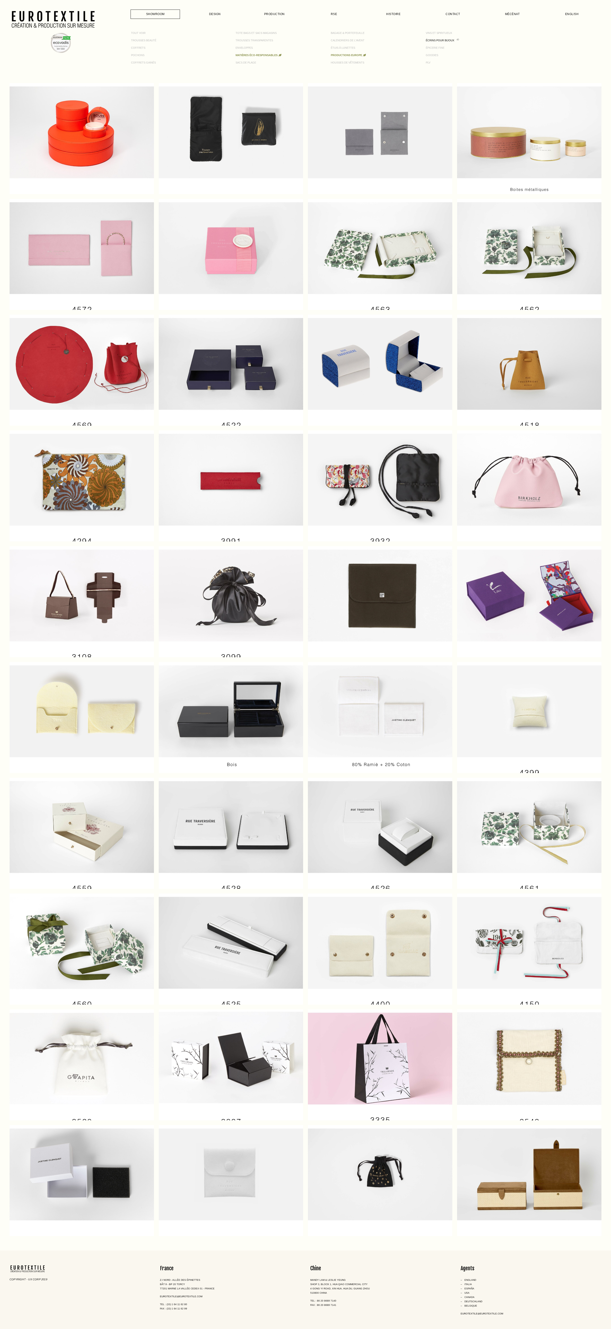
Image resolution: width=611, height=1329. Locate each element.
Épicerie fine (435, 47)
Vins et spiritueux (439, 33)
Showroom (155, 14)
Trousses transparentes (254, 40)
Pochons (137, 55)
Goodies (432, 55)
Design (215, 14)
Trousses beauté (143, 40)
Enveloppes (244, 47)
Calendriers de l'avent (347, 40)
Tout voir (138, 33)
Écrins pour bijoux (440, 40)
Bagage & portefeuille (347, 33)
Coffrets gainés (143, 62)
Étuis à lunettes (343, 47)
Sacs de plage (246, 62)
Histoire (393, 14)
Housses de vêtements (347, 62)
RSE (334, 14)
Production (274, 14)
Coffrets (138, 47)
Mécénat (512, 14)
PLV (428, 62)
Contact (453, 14)
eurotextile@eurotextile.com (181, 1296)
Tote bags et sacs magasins (256, 33)
